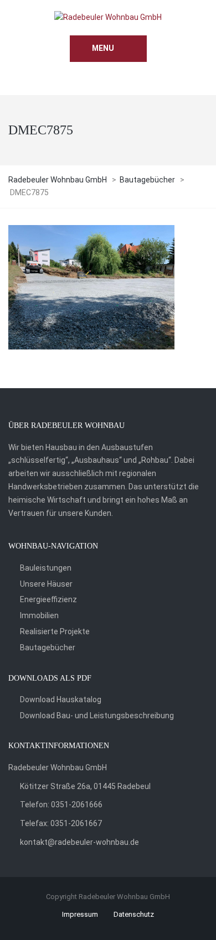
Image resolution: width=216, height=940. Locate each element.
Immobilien (39, 615)
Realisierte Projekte (55, 631)
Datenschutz (134, 914)
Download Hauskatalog (60, 699)
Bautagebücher (47, 647)
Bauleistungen (45, 567)
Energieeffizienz (48, 599)
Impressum (80, 914)
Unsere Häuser (46, 583)
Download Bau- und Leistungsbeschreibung (97, 715)
